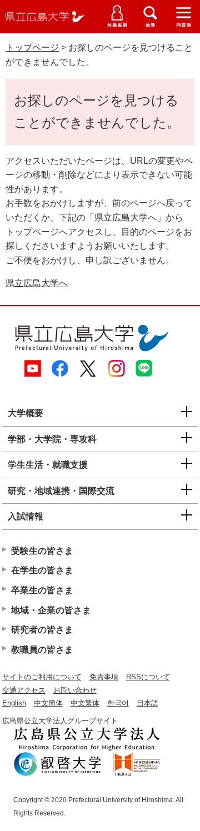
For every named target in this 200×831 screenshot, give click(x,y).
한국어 (118, 703)
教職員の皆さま (42, 649)
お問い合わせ (75, 690)
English (14, 703)
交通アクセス (24, 690)
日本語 (147, 703)
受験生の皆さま (42, 550)
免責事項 (103, 677)
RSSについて (148, 677)
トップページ (32, 47)
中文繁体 (85, 703)
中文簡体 (48, 703)
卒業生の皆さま (42, 590)
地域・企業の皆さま (51, 610)
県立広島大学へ (37, 283)
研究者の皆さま (42, 629)
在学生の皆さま (42, 570)
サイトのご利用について (42, 677)
